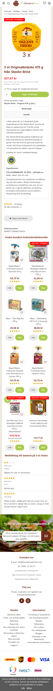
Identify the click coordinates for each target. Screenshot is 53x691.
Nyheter (39, 621)
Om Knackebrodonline (39, 618)
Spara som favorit (19, 218)
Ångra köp (14, 624)
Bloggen (39, 633)
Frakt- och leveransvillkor (14, 618)
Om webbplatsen (39, 630)
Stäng (29, 688)
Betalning (14, 621)
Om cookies (39, 627)
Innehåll (26, 115)
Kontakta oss (14, 642)
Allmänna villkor (14, 615)
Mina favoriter (14, 639)
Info (10, 288)
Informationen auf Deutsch (39, 642)
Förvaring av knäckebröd (39, 615)
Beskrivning (26, 109)
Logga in (14, 645)
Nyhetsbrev (39, 624)
